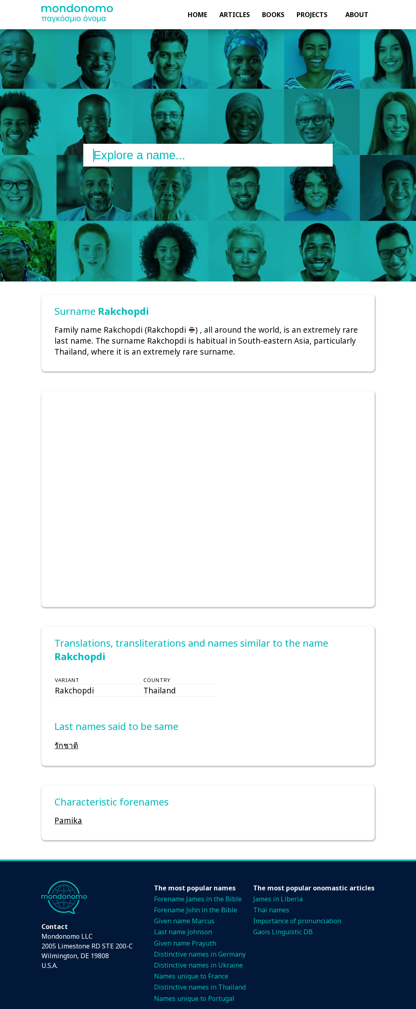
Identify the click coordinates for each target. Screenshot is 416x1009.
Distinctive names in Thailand (200, 987)
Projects (312, 14)
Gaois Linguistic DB (283, 931)
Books (273, 14)
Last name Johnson (183, 931)
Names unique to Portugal (194, 998)
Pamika (68, 820)
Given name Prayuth (185, 943)
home (197, 14)
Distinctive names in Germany (200, 954)
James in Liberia (278, 898)
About (356, 14)
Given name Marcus (184, 920)
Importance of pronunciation (297, 920)
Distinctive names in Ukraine (198, 965)
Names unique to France (191, 976)
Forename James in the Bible (198, 898)
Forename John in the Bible (195, 909)
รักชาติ (66, 745)
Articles (234, 14)
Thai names (271, 909)
